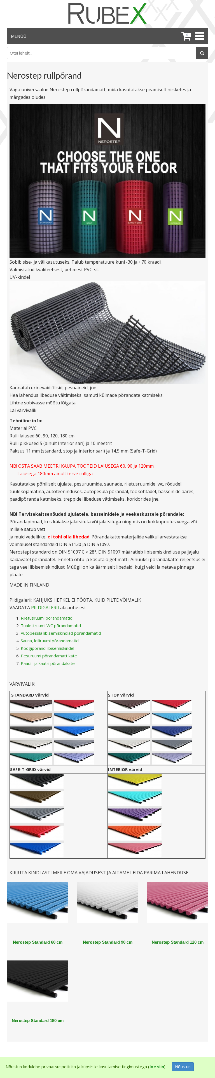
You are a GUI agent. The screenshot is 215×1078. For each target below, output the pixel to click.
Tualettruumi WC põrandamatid (51, 625)
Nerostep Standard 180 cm (38, 1020)
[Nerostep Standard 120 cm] (177, 910)
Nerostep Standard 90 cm (107, 942)
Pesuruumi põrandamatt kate (49, 655)
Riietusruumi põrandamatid (47, 618)
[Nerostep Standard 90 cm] (107, 910)
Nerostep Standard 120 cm (178, 942)
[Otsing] (202, 53)
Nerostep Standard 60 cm (37, 942)
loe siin (156, 1066)
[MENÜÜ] (199, 36)
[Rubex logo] (107, 13)
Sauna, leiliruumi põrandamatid (50, 640)
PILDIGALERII (45, 607)
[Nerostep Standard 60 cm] (37, 910)
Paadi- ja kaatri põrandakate (48, 663)
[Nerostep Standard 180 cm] (37, 988)
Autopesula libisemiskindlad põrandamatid (61, 633)
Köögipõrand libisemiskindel (47, 648)
